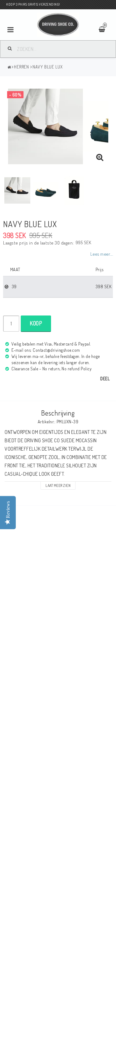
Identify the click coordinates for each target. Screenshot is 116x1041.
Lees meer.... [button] (101, 254)
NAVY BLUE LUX (47, 66)
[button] (100, 157)
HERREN (21, 66)
